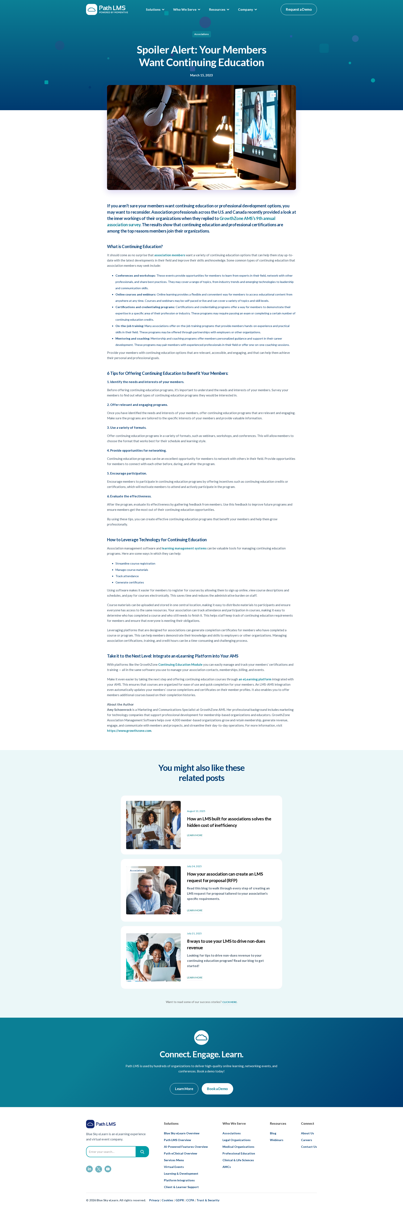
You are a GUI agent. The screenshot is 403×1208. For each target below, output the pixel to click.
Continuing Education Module (180, 664)
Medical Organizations (238, 1146)
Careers (306, 1140)
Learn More (184, 1088)
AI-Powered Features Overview (186, 1146)
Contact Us (309, 1146)
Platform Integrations (179, 1180)
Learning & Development (181, 1173)
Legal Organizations (236, 1140)
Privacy (154, 1200)
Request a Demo (299, 9)
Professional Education (238, 1153)
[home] (107, 9)
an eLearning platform (255, 679)
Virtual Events (174, 1167)
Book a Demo (217, 1088)
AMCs (226, 1167)
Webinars (276, 1140)
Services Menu (174, 1160)
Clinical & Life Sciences (238, 1160)
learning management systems (184, 548)
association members (169, 255)
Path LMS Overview (177, 1140)
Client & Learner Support (181, 1187)
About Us (307, 1133)
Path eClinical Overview (180, 1153)
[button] (155, 9)
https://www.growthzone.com (129, 730)
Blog (273, 1133)
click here (229, 1002)
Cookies (167, 1200)
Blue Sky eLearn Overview (181, 1133)
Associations (201, 34)
